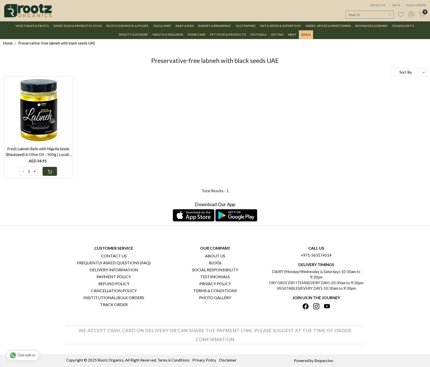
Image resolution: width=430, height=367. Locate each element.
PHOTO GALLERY (215, 297)
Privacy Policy (215, 283)
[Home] (28, 10)
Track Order (114, 304)
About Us (215, 255)
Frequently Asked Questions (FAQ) (114, 262)
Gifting (277, 34)
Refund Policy (113, 283)
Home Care (197, 34)
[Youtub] (327, 307)
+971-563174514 (316, 255)
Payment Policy (114, 276)
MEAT (292, 34)
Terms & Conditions (215, 290)
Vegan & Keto (403, 26)
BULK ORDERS (416, 5)
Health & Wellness (168, 34)
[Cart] (50, 171)
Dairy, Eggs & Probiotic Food (77, 26)
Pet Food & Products (228, 34)
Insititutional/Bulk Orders (113, 297)
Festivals (258, 34)
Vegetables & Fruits (32, 26)
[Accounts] (411, 14)
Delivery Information (114, 269)
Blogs (215, 262)
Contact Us (114, 255)
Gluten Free (246, 26)
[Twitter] (316, 307)
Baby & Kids (184, 26)
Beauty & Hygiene (133, 34)
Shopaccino (323, 360)
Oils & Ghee (162, 26)
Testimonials (215, 276)
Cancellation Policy (114, 290)
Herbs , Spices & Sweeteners (328, 26)
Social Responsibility (215, 269)
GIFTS (395, 5)
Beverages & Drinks (371, 26)
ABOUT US (378, 5)
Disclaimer (228, 360)
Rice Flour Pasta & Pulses (127, 26)
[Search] (390, 15)
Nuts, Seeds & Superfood (280, 26)
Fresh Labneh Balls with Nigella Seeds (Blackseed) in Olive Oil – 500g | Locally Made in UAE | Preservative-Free (38, 151)
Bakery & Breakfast (214, 26)
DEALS (306, 34)
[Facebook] (306, 307)
